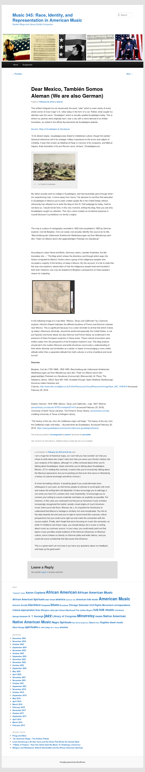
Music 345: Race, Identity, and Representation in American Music (47, 17)
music (99, 616)
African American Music (95, 592)
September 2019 (19, 695)
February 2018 (18, 707)
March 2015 (17, 722)
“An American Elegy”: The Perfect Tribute (30, 738)
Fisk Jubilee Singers (84, 610)
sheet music (116, 622)
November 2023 (19, 650)
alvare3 (60, 101)
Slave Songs (18, 627)
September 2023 (19, 656)
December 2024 (19, 638)
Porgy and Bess (19, 735)
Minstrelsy (86, 615)
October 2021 (18, 683)
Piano (97, 623)
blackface (34, 605)
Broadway (64, 605)
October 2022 (18, 665)
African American (61, 592)
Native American (114, 616)
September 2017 (19, 716)
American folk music (87, 599)
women (64, 627)
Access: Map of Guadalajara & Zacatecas (50, 128)
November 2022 (19, 662)
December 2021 (19, 677)
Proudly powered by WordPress (72, 762)
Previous (17, 74)
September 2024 (19, 647)
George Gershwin (20, 616)
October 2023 (18, 653)
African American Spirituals (28, 599)
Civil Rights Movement (101, 605)
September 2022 (19, 668)
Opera (92, 622)
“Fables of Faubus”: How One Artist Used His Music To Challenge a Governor (46, 744)
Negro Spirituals (62, 622)
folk (96, 610)
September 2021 (19, 686)
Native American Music (31, 621)
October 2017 (18, 713)
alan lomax (50, 599)
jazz (48, 615)
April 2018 (16, 701)
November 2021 (19, 680)
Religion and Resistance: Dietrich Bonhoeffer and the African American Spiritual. (47, 747)
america (60, 599)
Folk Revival (119, 610)
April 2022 (16, 674)
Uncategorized (56, 434)
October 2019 (18, 692)
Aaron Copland (35, 592)
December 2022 (19, 659)
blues (55, 604)
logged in (44, 572)
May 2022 (16, 671)
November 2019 (19, 689)
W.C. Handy (55, 627)
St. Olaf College (44, 627)
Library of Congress (64, 616)
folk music (106, 610)
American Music (114, 599)
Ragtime (104, 622)
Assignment (27, 64)
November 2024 (19, 641)
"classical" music (18, 593)
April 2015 (16, 719)
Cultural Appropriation (23, 610)
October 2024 (18, 644)
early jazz (54, 610)
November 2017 (19, 710)
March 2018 (17, 704)
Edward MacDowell (67, 610)
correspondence (122, 605)
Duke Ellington (42, 610)
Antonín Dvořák (20, 605)
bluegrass (45, 605)
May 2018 (16, 698)
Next (130, 74)
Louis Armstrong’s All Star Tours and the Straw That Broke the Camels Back (45, 741)
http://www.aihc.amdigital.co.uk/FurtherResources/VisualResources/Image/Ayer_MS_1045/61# (83, 386)
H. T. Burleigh (36, 616)
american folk (71, 600)
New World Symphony (80, 623)
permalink (87, 434)
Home (15, 64)
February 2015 (18, 725)
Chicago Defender (79, 605)
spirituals (31, 627)
